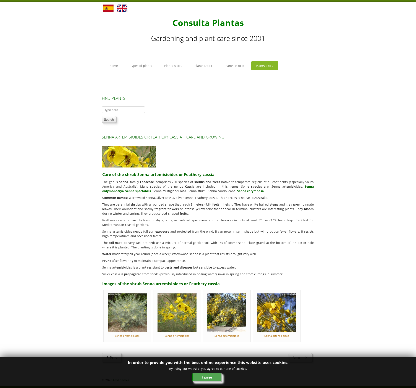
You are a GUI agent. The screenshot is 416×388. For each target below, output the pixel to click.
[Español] (108, 8)
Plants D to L (204, 66)
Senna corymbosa (250, 191)
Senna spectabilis (138, 191)
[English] (122, 8)
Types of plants (141, 66)
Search (109, 119)
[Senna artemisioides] (127, 313)
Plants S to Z (265, 66)
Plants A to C (173, 66)
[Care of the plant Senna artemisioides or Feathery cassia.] (129, 156)
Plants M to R (234, 66)
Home (113, 66)
